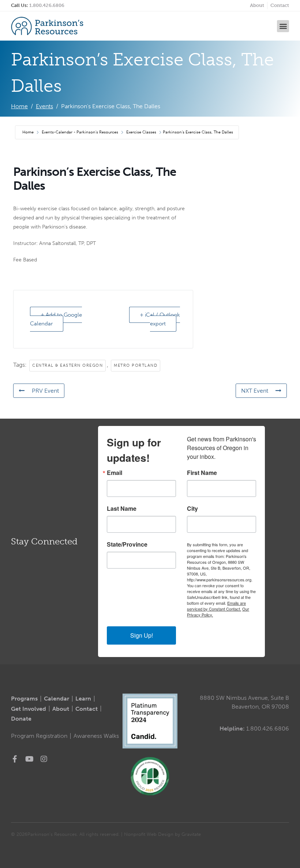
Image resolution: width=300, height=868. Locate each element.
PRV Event (45, 390)
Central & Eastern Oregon (67, 365)
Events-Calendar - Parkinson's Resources (80, 132)
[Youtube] (29, 759)
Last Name (121, 509)
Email (114, 473)
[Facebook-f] (14, 759)
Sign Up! (141, 635)
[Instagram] (44, 759)
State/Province (127, 544)
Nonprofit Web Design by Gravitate (162, 834)
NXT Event (254, 390)
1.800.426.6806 (46, 5)
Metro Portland (135, 365)
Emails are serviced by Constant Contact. (216, 606)
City (192, 509)
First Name (202, 473)
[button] (283, 26)
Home (28, 132)
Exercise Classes (141, 132)
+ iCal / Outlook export (160, 319)
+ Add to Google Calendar (56, 319)
